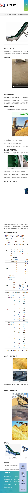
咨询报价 (23, 476)
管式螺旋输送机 (8, 476)
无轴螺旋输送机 (8, 479)
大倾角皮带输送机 (18, 484)
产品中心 (14, 14)
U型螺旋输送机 (18, 476)
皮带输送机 (17, 479)
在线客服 (23, 468)
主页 (10, 14)
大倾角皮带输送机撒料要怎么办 (13, 465)
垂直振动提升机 (8, 487)
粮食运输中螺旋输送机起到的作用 (13, 469)
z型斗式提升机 (7, 484)
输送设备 (20, 14)
